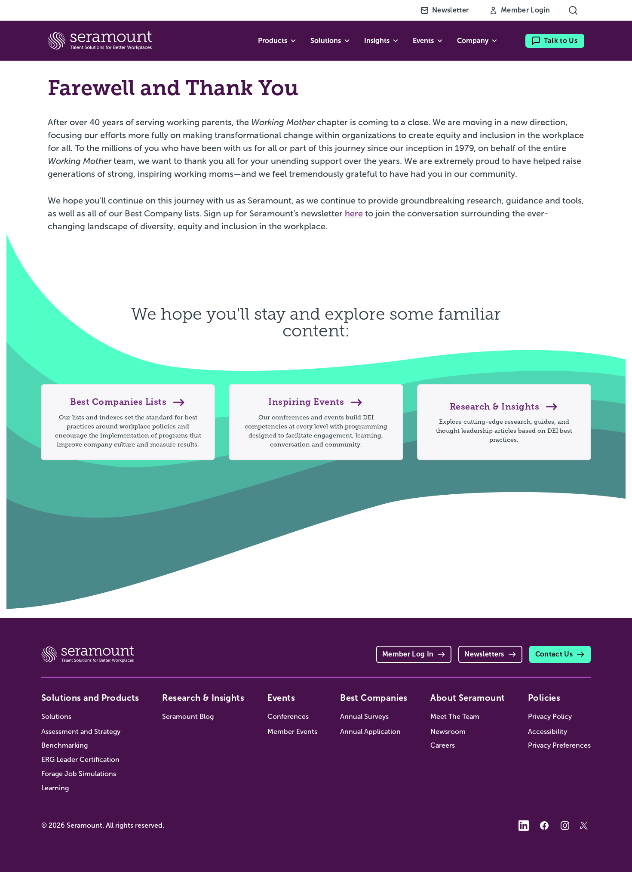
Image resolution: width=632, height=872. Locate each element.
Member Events (292, 731)
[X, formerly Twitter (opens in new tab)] (585, 825)
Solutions (56, 716)
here (354, 213)
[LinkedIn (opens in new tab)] (523, 825)
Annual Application (370, 731)
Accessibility (547, 731)
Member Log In (407, 654)
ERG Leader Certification (80, 759)
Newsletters (484, 654)
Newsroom (448, 731)
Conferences (288, 716)
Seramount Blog (188, 716)
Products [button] (272, 40)
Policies (544, 698)
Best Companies (374, 698)
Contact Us (554, 654)
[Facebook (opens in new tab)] (544, 825)
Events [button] (423, 40)
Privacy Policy (550, 716)
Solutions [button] (325, 40)
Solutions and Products (90, 698)
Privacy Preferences (559, 745)
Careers (442, 745)
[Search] (573, 10)
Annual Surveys (364, 716)
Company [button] (472, 40)
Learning (55, 788)
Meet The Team (454, 716)
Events (281, 698)
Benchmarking (64, 745)
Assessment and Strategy (80, 731)
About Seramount (467, 698)
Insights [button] (377, 40)
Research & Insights (203, 698)
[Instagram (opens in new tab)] (565, 825)
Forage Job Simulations (78, 773)
